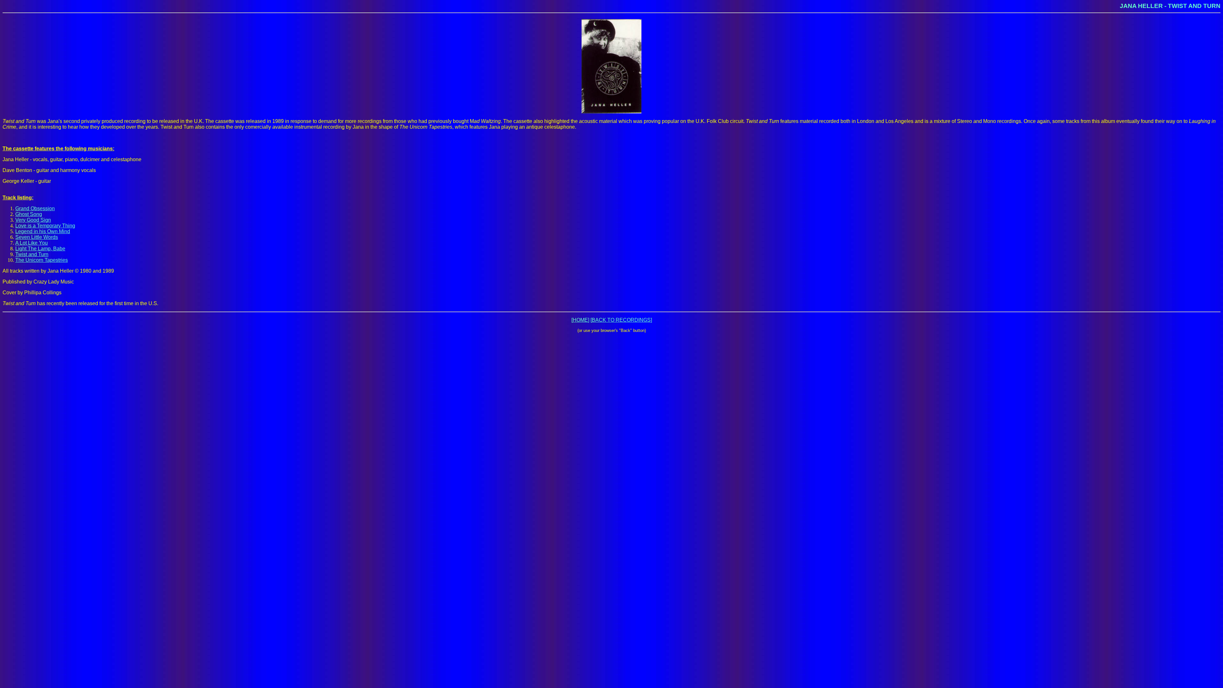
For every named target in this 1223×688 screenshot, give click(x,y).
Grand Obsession (35, 208)
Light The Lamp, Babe (40, 248)
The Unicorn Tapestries (41, 260)
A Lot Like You (31, 243)
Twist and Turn (31, 254)
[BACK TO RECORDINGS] (621, 320)
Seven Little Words (36, 237)
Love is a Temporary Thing (45, 225)
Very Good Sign (33, 220)
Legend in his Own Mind (42, 231)
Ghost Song (28, 214)
